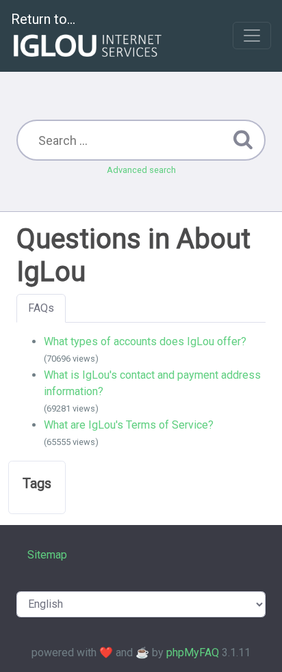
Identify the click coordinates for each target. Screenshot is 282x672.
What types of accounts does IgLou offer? (145, 341)
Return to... (43, 19)
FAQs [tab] (41, 307)
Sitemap (47, 554)
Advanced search (141, 170)
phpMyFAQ (192, 652)
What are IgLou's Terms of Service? (129, 424)
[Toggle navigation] (252, 35)
